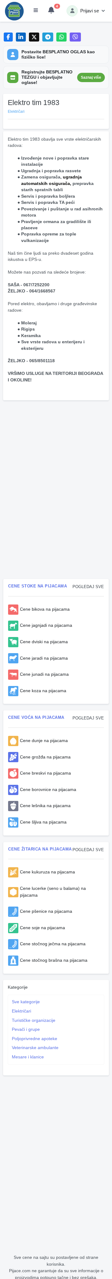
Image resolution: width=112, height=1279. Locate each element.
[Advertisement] (56, 446)
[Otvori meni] (36, 11)
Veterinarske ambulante (35, 1047)
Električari (21, 1011)
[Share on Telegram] (48, 37)
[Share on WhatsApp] (61, 37)
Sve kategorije (26, 1001)
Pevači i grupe (26, 1029)
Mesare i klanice (28, 1056)
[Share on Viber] (75, 37)
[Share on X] (34, 37)
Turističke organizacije (33, 1020)
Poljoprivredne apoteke (34, 1038)
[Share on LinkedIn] (21, 37)
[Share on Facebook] (8, 37)
